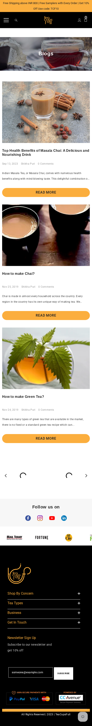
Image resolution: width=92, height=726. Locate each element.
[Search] (16, 20)
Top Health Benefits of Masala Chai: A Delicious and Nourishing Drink (45, 152)
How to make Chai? (18, 273)
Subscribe (63, 673)
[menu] (6, 20)
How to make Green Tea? (23, 396)
